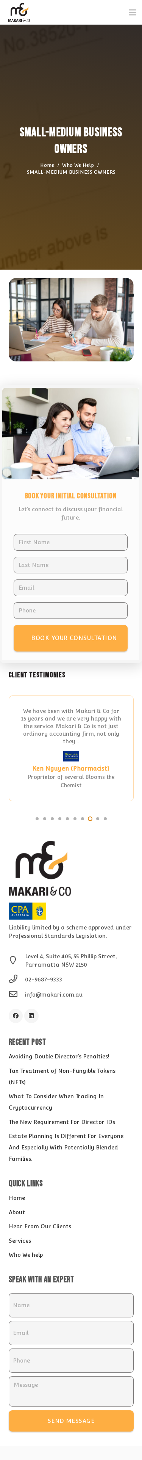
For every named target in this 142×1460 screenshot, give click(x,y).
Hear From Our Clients (40, 1226)
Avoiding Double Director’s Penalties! (59, 1056)
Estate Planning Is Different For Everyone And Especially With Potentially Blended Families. (66, 1147)
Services (20, 1240)
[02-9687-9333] (17, 979)
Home (17, 1198)
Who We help (26, 1254)
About (17, 1212)
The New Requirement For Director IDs (62, 1122)
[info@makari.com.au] (17, 994)
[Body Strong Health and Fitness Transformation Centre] (71, 758)
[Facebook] (16, 1016)
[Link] (18, 12)
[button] (37, 819)
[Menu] (132, 12)
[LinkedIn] (31, 1016)
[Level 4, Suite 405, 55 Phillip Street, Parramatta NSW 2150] (17, 960)
